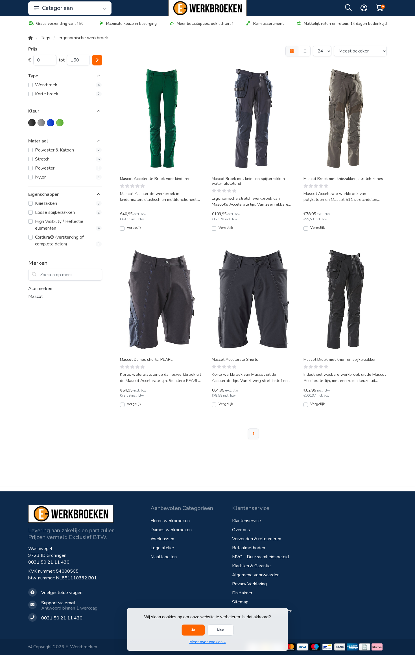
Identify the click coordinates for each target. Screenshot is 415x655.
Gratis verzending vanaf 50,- (61, 23)
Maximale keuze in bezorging (131, 23)
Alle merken (40, 288)
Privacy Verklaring (249, 584)
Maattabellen (163, 557)
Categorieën (57, 8)
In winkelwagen (164, 230)
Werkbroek (67, 85)
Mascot (35, 296)
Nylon (67, 177)
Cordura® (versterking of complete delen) (67, 240)
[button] (348, 9)
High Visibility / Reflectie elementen (67, 224)
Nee (220, 630)
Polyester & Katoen (67, 150)
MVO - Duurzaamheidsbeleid (260, 557)
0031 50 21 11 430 (48, 562)
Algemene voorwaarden (255, 575)
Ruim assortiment (268, 23)
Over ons (241, 530)
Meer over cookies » (207, 641)
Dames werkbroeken (171, 530)
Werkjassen (162, 539)
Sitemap (240, 602)
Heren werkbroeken (170, 521)
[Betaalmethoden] (290, 646)
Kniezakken (67, 203)
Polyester (67, 168)
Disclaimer (242, 593)
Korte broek (67, 94)
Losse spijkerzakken (67, 212)
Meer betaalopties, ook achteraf (205, 23)
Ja (193, 630)
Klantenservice (246, 521)
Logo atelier (162, 548)
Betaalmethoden (248, 548)
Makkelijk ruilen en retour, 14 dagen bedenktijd (345, 23)
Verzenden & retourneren (256, 539)
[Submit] (97, 60)
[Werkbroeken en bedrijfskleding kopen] (207, 8)
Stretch (67, 159)
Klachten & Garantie (251, 566)
